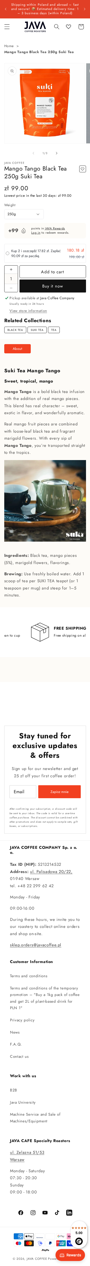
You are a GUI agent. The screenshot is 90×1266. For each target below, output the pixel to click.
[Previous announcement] (5, 8)
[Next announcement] (84, 8)
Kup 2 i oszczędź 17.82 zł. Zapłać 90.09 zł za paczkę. (36, 253)
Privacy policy (22, 1020)
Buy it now (52, 286)
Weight (10, 204)
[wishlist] (69, 27)
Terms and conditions (28, 976)
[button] (7, 27)
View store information (28, 310)
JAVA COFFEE (37, 1259)
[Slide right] (56, 153)
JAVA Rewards (55, 228)
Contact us (19, 1056)
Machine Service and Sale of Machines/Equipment (35, 1118)
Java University (23, 1102)
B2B (13, 1090)
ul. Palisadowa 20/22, (51, 872)
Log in (35, 232)
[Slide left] (33, 153)
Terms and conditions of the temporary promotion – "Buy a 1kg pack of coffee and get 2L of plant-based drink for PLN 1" (45, 998)
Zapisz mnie (59, 791)
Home (9, 45)
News (15, 1032)
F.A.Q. (16, 1044)
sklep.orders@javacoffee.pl (35, 945)
